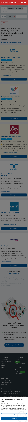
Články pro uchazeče (20, 363)
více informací (16, 409)
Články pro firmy (19, 373)
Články (2, 367)
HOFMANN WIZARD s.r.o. (10, 213)
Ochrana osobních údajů (6, 382)
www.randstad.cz (5, 191)
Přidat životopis (18, 359)
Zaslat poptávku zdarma (14, 345)
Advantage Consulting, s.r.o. (11, 136)
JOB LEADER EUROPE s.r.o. (10, 57)
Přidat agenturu (14, 273)
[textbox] (2, 11)
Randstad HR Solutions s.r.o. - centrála (11, 175)
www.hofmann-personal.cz (8, 224)
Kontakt (3, 365)
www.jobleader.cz (6, 75)
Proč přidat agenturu (6, 361)
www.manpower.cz (6, 115)
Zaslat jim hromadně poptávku (12, 42)
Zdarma (17, 361)
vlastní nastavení (5, 411)
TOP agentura (6, 60)
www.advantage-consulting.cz (9, 152)
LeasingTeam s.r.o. (7, 246)
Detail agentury (14, 79)
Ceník (2, 363)
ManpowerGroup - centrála (10, 97)
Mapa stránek (4, 384)
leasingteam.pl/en (6, 261)
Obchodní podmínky (5, 380)
